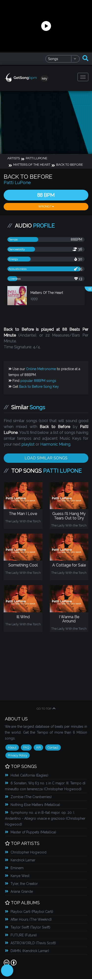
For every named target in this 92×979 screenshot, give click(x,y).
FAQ (26, 747)
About (12, 747)
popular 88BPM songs (38, 381)
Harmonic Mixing (55, 444)
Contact (53, 747)
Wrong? (45, 206)
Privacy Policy (17, 755)
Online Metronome (41, 369)
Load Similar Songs (46, 458)
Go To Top (44, 708)
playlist (28, 444)
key (44, 78)
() (29, 775)
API (38, 747)
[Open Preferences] (7, 970)
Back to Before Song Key (39, 387)
